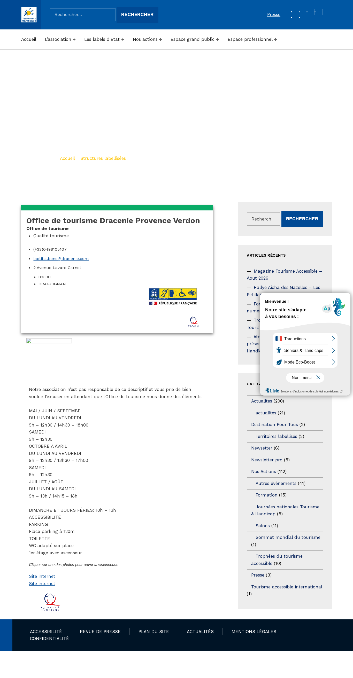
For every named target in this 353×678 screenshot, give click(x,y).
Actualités (261, 401)
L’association (58, 39)
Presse (273, 14)
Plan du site (154, 631)
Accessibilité (46, 631)
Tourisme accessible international (286, 586)
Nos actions (145, 39)
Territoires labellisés (276, 436)
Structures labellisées (103, 158)
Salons (263, 525)
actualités (266, 412)
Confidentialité (49, 638)
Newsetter (261, 448)
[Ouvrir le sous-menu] (74, 39)
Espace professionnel (250, 39)
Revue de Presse (100, 631)
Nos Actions (263, 471)
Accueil (28, 39)
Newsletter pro (266, 459)
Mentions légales (254, 631)
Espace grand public (192, 39)
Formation (267, 495)
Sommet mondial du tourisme (288, 537)
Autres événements (276, 483)
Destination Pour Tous (274, 424)
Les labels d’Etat (102, 39)
